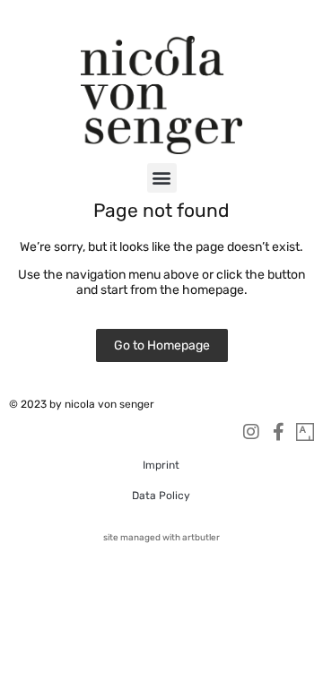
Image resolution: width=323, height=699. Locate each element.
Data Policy (161, 495)
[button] (162, 178)
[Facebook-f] (278, 432)
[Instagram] (251, 432)
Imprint (161, 465)
